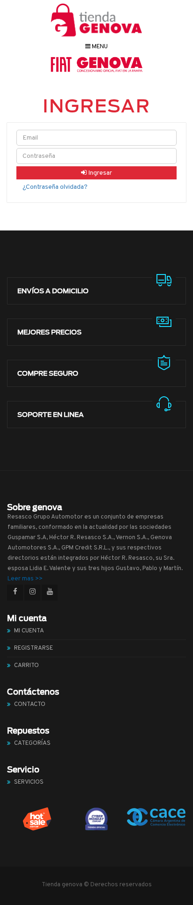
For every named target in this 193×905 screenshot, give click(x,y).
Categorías (32, 743)
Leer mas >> (25, 579)
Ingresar (99, 173)
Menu (99, 47)
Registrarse (33, 648)
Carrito (26, 665)
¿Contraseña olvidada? (55, 187)
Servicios (29, 782)
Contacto (29, 704)
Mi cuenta (29, 631)
